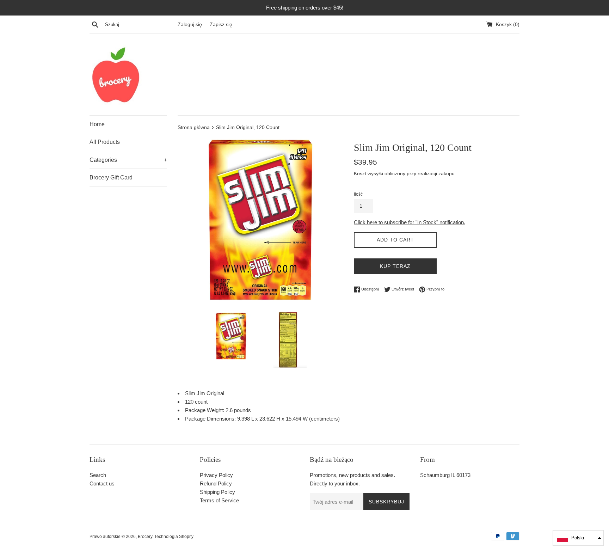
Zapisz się (221, 24)
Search (98, 475)
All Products (105, 142)
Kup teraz (395, 266)
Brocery (145, 536)
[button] (578, 538)
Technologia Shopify (173, 536)
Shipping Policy (217, 492)
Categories (128, 160)
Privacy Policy (216, 475)
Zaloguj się (190, 24)
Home (97, 124)
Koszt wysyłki (368, 173)
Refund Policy (216, 483)
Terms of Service (219, 500)
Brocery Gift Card (111, 177)
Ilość (358, 194)
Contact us (102, 483)
